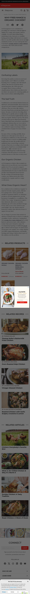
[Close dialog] (28, 287)
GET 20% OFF (22, 302)
